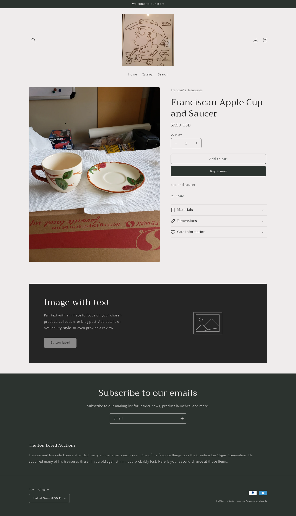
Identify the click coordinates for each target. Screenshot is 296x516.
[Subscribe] (182, 418)
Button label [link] (60, 342)
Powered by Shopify (256, 501)
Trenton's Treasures (234, 501)
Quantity (176, 134)
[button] (33, 40)
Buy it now (218, 171)
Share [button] (180, 196)
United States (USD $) (47, 498)
